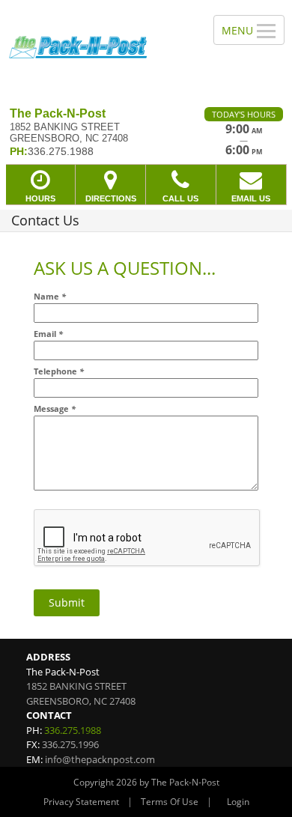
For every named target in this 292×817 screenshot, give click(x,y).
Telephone (59, 371)
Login (238, 801)
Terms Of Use (169, 801)
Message (55, 408)
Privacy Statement (81, 801)
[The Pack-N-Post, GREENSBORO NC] (98, 48)
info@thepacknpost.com (100, 759)
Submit (67, 602)
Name (50, 296)
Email (48, 333)
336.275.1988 (72, 730)
